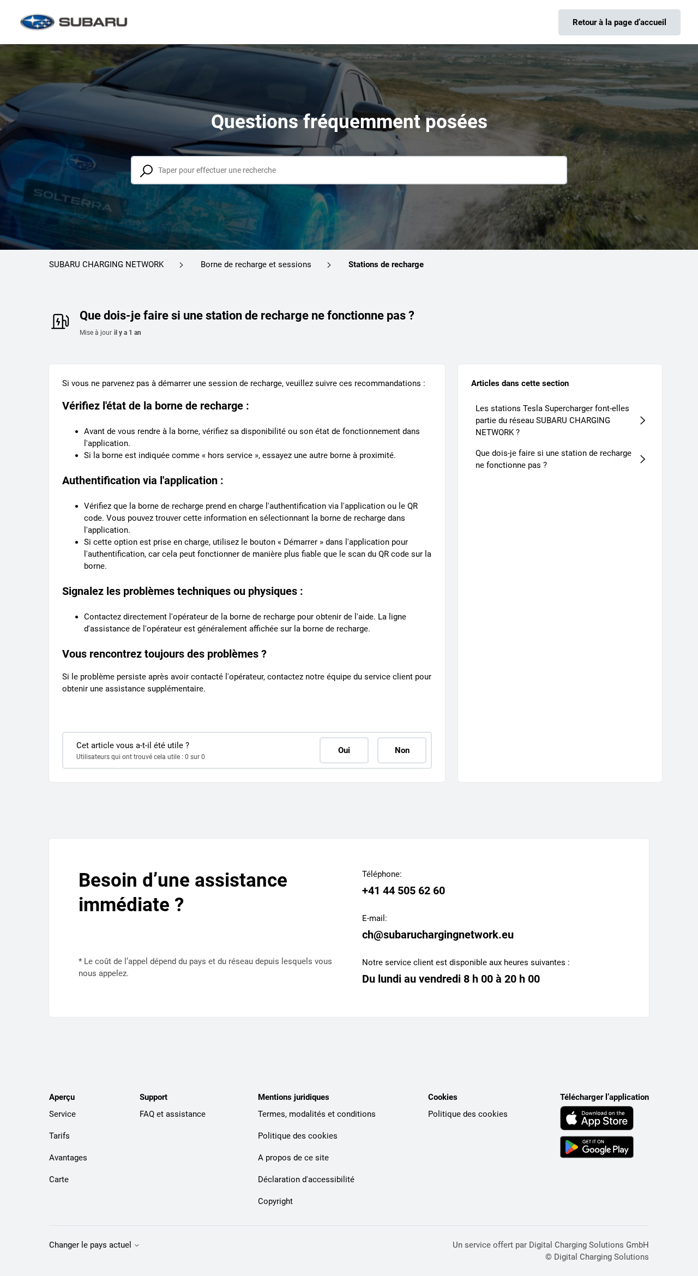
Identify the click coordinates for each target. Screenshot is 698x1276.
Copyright (275, 1201)
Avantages (68, 1158)
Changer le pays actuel (91, 1245)
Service (62, 1114)
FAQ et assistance (173, 1114)
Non (402, 750)
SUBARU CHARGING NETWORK (106, 264)
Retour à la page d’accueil (619, 22)
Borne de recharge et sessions (256, 264)
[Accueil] (74, 22)
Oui (344, 750)
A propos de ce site (293, 1158)
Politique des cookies (298, 1136)
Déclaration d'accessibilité (306, 1179)
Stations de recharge (386, 264)
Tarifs (59, 1136)
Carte (59, 1179)
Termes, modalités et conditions (317, 1114)
